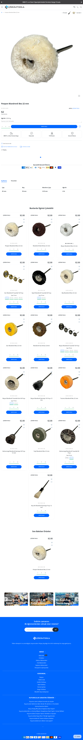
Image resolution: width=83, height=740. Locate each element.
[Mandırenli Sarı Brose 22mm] (41, 329)
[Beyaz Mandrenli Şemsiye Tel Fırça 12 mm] (41, 382)
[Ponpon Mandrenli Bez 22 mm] (14, 229)
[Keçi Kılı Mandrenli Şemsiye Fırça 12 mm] (41, 489)
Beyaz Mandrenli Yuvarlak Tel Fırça (69, 345)
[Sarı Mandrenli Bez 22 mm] (14, 329)
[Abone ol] (55, 630)
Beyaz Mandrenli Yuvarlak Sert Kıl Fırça (14, 398)
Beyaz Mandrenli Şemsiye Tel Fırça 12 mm (41, 399)
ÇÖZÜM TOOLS (75, 108)
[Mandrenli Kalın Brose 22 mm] (41, 229)
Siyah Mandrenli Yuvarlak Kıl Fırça (41, 293)
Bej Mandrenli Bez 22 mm (69, 293)
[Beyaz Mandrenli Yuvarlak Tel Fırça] (69, 329)
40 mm (20, 297)
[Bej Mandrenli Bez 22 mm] (69, 276)
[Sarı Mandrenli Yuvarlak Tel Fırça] (14, 276)
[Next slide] (77, 599)
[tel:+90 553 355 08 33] (77, 7)
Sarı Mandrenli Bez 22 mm (13, 345)
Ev (1, 12)
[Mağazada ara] (81, 7)
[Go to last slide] (5, 599)
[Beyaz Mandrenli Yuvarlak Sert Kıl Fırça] (14, 382)
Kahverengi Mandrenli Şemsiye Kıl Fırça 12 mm (14, 452)
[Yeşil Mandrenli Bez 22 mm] (41, 434)
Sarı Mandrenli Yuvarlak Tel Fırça (13, 293)
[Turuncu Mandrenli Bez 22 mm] (69, 382)
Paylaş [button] (4, 150)
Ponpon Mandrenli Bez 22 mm (14, 246)
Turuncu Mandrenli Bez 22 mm (69, 398)
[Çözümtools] (14, 7)
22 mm (11, 297)
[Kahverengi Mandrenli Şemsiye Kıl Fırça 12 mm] (14, 434)
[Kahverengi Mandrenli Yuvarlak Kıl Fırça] (69, 434)
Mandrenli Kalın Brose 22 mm (41, 246)
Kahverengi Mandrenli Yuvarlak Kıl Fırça (69, 452)
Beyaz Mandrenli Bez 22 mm (69, 246)
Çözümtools (43, 733)
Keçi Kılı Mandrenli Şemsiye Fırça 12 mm (41, 506)
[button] (1, 2)
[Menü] (2, 7)
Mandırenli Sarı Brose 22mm (41, 345)
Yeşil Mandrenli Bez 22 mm (41, 451)
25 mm (16, 297)
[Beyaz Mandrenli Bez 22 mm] (69, 229)
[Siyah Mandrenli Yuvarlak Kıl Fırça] (41, 276)
